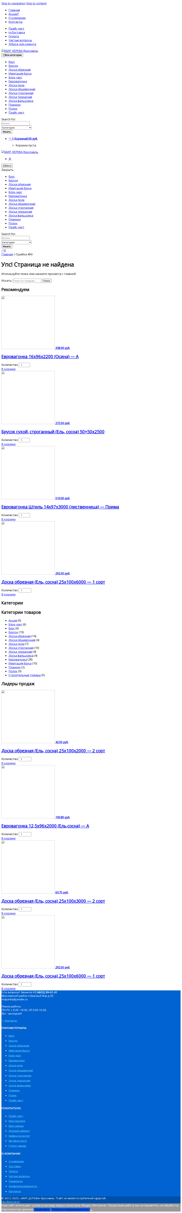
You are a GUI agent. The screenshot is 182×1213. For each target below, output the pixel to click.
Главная (14, 10)
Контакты (15, 22)
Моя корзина (17, 1121)
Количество (9, 365)
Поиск (46, 280)
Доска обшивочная (22, 89)
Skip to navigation (13, 3)
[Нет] (91, 1210)
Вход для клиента (23, 44)
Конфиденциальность (23, 1186)
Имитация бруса (20, 74)
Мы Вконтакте (18, 1140)
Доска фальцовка (21, 101)
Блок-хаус (15, 77)
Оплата (14, 36)
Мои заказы (16, 1126)
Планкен (15, 105)
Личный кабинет (19, 1131)
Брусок (13, 66)
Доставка (18, 32)
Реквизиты (16, 1181)
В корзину (8, 369)
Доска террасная (20, 97)
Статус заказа (17, 1145)
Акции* (14, 14)
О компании (17, 18)
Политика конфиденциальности (70, 1209)
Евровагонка (18, 81)
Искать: (6, 281)
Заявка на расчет (19, 1135)
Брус (12, 62)
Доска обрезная (20, 70)
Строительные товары (25, 675)
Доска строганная (21, 93)
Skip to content (36, 3)
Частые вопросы (20, 40)
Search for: (8, 119)
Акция (13, 620)
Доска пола (16, 85)
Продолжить (42, 1209)
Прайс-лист (16, 28)
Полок (13, 109)
